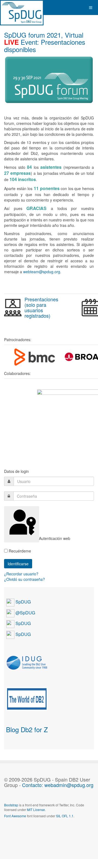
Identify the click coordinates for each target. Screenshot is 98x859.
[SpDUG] (22, 7)
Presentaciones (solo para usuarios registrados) (41, 307)
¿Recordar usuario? (21, 573)
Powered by (29, 830)
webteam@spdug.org (41, 271)
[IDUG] (26, 662)
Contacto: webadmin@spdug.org (57, 784)
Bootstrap (11, 805)
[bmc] (34, 357)
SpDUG (22, 602)
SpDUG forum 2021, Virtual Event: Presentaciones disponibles (44, 42)
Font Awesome (15, 815)
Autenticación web (38, 538)
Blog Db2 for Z (27, 729)
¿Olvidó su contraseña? (24, 579)
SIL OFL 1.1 (65, 815)
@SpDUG (24, 612)
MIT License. (36, 809)
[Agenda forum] (13, 307)
